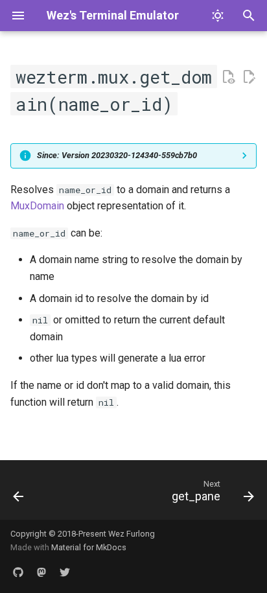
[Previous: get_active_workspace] (19, 494)
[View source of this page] (228, 77)
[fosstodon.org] (41, 572)
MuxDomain (37, 206)
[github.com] (18, 572)
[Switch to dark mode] (218, 16)
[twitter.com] (64, 572)
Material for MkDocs (88, 547)
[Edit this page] (249, 77)
